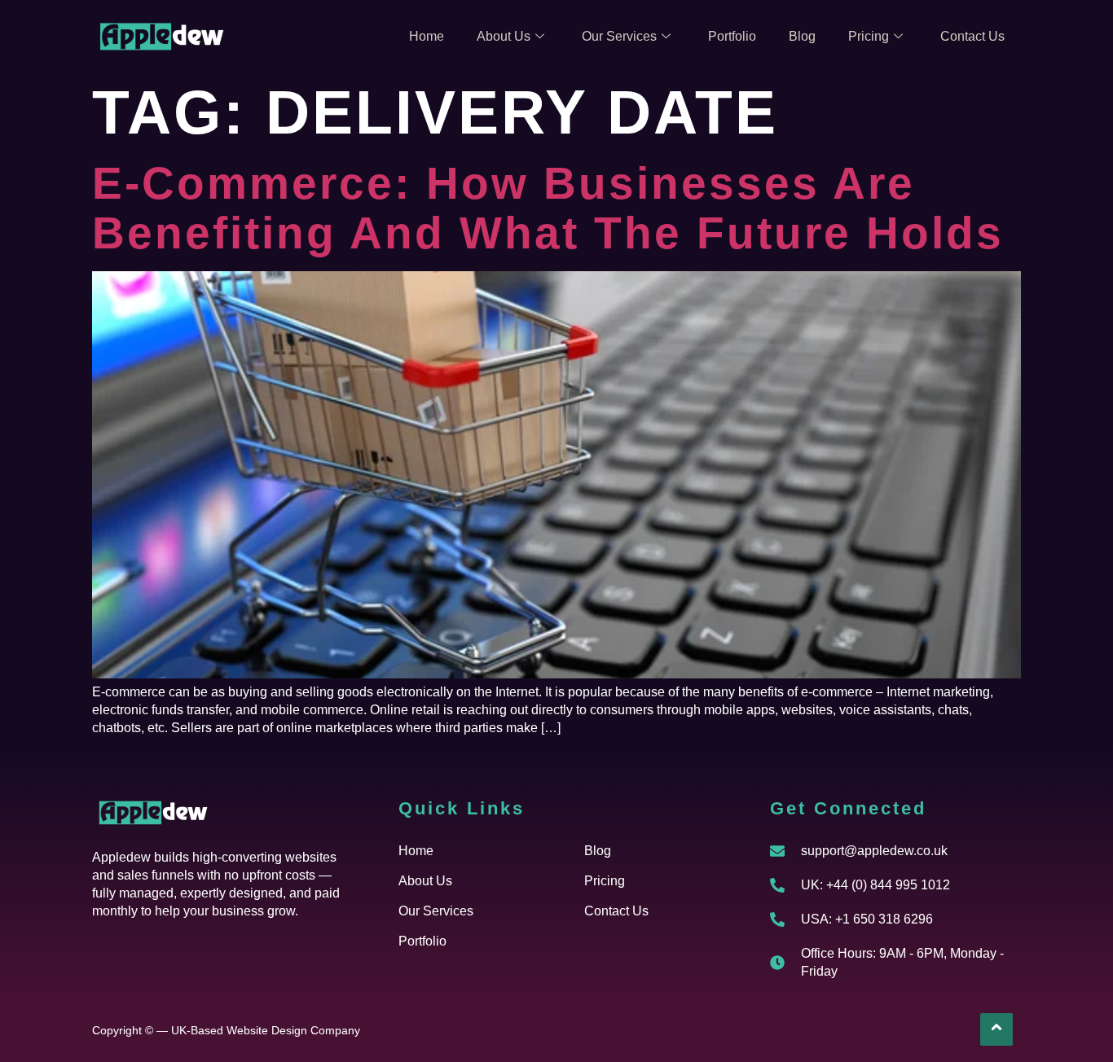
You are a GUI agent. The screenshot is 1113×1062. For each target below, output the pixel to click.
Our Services (619, 36)
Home (426, 36)
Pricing (868, 36)
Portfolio (732, 36)
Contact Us (972, 36)
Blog (802, 36)
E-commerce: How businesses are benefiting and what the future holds (548, 208)
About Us (503, 36)
